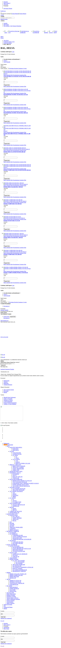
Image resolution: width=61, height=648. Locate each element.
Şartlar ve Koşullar (8, 398)
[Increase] (4, 120)
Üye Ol (2, 621)
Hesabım (6, 1)
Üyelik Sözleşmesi (8, 401)
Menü (2, 36)
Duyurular (6, 391)
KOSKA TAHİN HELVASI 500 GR (13, 203)
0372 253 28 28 (4, 337)
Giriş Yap (6, 4)
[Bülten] (12, 420)
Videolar (6, 382)
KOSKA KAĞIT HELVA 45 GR (12, 220)
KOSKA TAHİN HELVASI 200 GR (13, 254)
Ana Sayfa (6, 40)
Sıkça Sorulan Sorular (9, 389)
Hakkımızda (6, 380)
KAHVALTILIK (8, 43)
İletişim (5, 392)
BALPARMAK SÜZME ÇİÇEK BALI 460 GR (16, 112)
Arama (2, 15)
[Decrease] (4, 99)
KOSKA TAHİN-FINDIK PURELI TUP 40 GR (16, 272)
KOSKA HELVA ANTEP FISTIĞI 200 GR (14, 151)
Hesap (2, 38)
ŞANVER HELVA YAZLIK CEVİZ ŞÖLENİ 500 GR (17, 76)
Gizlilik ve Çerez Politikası (10, 404)
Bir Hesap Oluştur (8, 8)
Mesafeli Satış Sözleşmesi (10, 397)
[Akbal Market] (18, 13)
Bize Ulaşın (6, 628)
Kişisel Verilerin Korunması (10, 402)
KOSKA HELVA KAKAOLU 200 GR (13, 237)
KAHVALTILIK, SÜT (9, 41)
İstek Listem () (7, 3)
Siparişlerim (6, 627)
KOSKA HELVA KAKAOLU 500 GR (13, 187)
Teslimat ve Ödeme (8, 400)
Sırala (2, 68)
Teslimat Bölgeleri (8, 384)
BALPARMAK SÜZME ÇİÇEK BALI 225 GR (16, 94)
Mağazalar (6, 383)
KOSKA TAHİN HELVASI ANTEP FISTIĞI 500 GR (17, 170)
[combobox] (7, 18)
